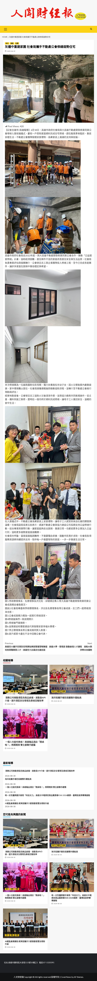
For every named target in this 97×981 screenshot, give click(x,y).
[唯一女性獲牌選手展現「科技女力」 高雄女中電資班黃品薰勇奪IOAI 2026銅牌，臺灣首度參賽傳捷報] (72, 877)
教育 (58, 889)
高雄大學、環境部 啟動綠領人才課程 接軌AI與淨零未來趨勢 (70, 646)
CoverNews (66, 977)
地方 (7, 43)
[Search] (91, 29)
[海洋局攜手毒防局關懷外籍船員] (72, 679)
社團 (17, 43)
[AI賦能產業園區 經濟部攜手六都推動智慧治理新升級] (25, 923)
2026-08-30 (11, 704)
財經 (21, 691)
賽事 (68, 889)
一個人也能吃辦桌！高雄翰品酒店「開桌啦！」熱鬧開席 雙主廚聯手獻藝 (35, 787)
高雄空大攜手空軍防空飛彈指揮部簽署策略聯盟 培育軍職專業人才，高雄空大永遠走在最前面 (26, 646)
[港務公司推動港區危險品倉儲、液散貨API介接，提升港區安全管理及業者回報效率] (25, 679)
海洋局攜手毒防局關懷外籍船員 (66, 697)
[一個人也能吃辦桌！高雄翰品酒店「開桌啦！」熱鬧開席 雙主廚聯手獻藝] (25, 724)
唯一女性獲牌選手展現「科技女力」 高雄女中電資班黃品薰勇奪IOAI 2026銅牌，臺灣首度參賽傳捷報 (48, 795)
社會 (17, 691)
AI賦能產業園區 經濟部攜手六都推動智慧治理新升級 (27, 803)
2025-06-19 (11, 51)
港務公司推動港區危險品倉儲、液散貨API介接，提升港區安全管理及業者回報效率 (40, 771)
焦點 (12, 43)
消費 (12, 735)
